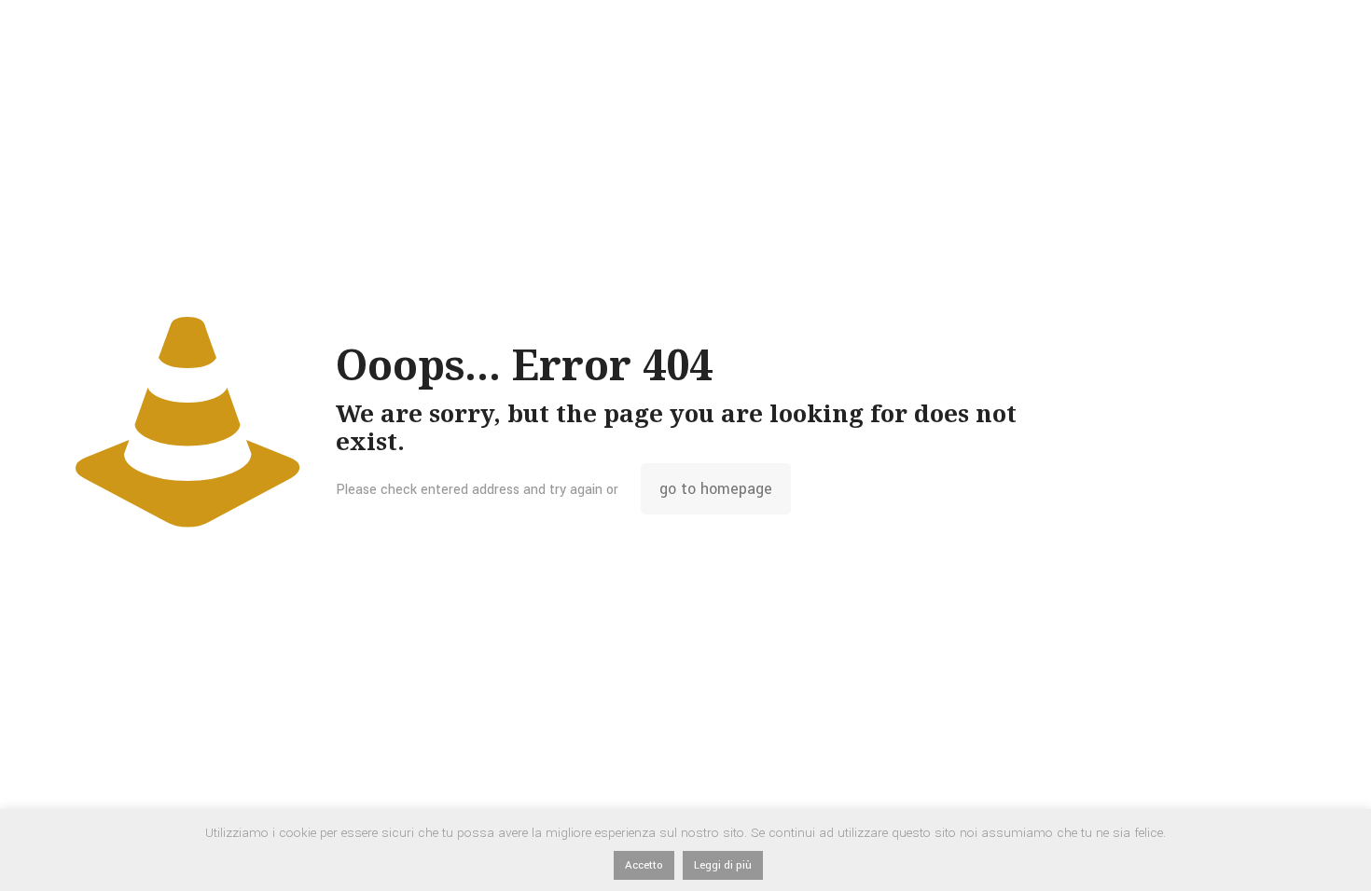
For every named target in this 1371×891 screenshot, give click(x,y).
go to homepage (715, 489)
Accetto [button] (644, 865)
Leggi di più (723, 865)
